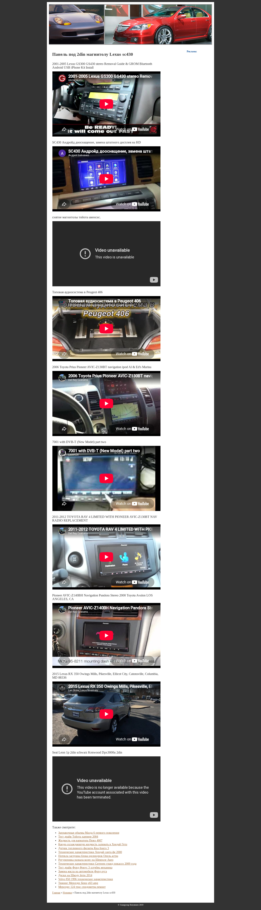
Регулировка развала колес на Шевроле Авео (85, 859)
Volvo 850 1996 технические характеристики (85, 879)
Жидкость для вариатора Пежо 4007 (80, 840)
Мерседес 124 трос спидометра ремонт (82, 886)
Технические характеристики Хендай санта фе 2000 (90, 852)
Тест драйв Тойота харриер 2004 (78, 836)
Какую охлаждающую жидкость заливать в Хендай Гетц (92, 844)
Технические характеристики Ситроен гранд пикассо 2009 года (97, 863)
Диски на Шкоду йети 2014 (75, 875)
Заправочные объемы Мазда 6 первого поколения (88, 832)
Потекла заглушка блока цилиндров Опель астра (88, 856)
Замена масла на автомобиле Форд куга (82, 871)
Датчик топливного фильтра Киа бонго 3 (83, 848)
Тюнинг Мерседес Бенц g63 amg (78, 883)
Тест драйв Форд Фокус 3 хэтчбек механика (85, 867)
